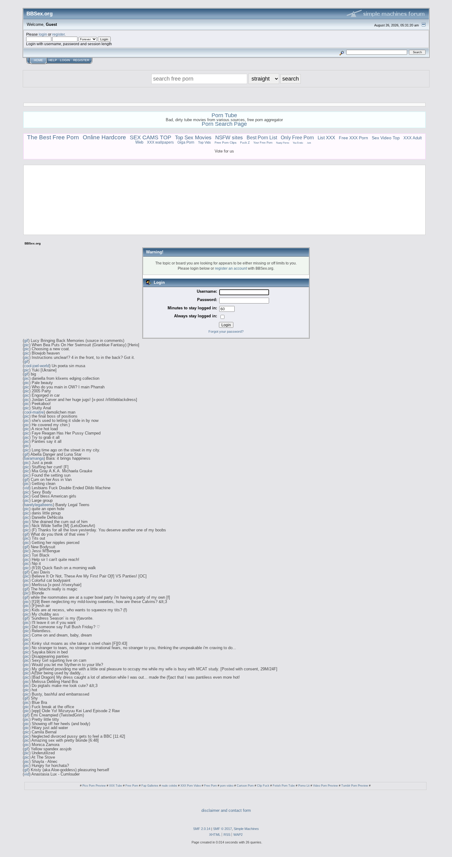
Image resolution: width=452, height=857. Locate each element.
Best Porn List (262, 137)
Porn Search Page (224, 124)
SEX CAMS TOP (150, 137)
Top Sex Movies (193, 137)
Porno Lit (304, 785)
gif (26, 340)
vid (26, 488)
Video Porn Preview (325, 785)
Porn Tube (224, 115)
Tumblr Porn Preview (354, 785)
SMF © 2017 (222, 829)
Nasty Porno (282, 142)
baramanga (34, 458)
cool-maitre (34, 412)
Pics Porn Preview (94, 785)
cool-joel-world (36, 365)
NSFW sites (229, 138)
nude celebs (169, 785)
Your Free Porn (262, 142)
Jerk (309, 143)
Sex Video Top (386, 138)
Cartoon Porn (245, 785)
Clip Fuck (263, 785)
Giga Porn (185, 142)
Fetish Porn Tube (284, 785)
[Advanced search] (341, 52)
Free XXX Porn (353, 137)
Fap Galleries (149, 785)
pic (26, 345)
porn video (226, 785)
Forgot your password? (226, 331)
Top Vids (204, 142)
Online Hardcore (104, 137)
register (58, 34)
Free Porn (131, 785)
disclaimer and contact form (226, 810)
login (43, 34)
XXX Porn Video (190, 785)
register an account (231, 268)
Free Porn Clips (225, 142)
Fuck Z (245, 142)
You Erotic (298, 142)
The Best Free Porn (53, 137)
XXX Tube (115, 785)
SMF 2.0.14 (201, 829)
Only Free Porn (297, 137)
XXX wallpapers (160, 142)
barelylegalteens (38, 504)
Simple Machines (246, 829)
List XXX (326, 137)
